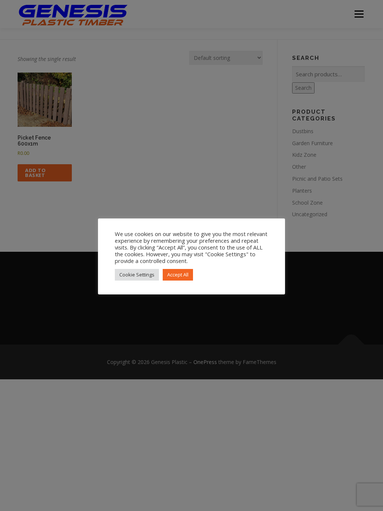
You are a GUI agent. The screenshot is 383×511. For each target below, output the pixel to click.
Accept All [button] (178, 274)
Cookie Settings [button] (136, 274)
